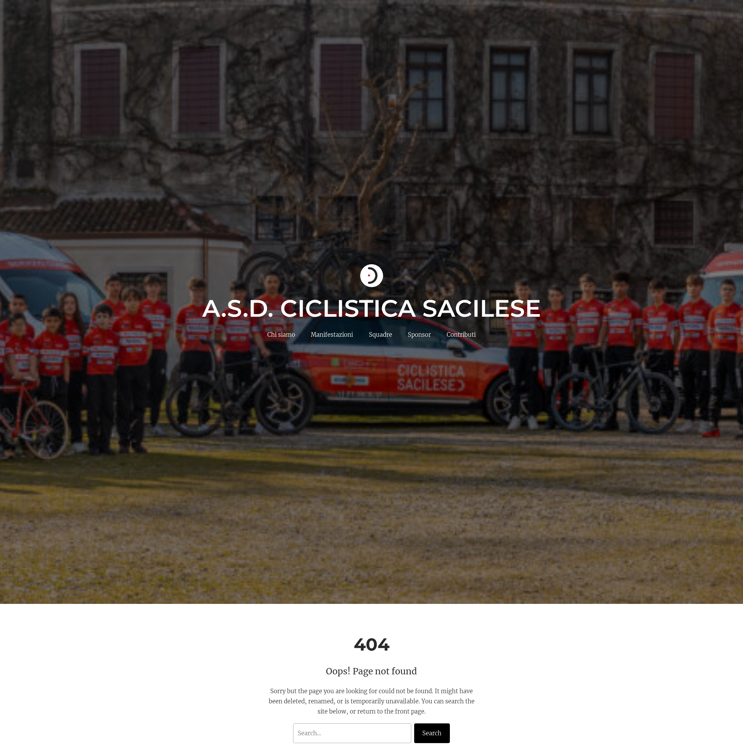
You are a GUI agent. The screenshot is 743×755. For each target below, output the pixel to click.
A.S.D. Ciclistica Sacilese (371, 308)
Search (431, 733)
